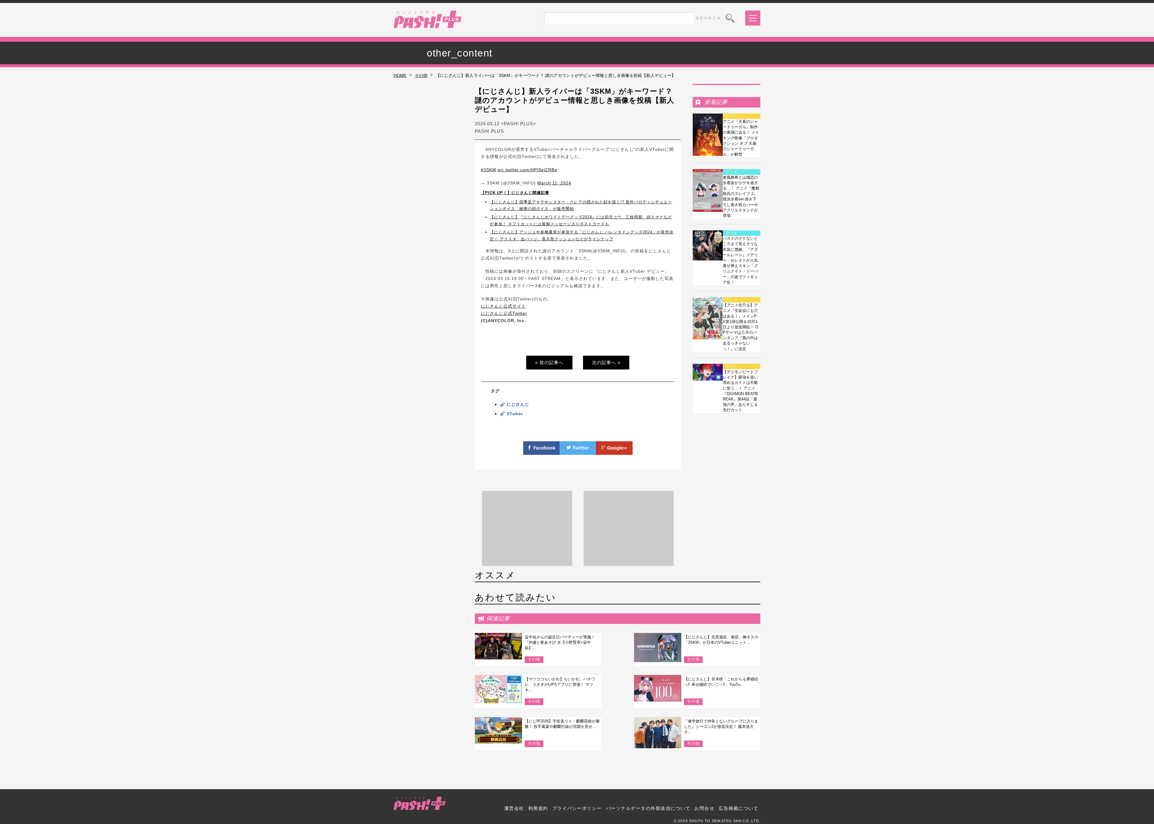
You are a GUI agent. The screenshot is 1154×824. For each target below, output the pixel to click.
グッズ (731, 172)
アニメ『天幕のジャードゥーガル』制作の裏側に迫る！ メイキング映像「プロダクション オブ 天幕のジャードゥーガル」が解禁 (741, 138)
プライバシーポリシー (577, 808)
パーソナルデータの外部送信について (648, 808)
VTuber (515, 413)
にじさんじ (518, 404)
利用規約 (538, 808)
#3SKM (488, 169)
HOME (400, 75)
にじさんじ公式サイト (503, 306)
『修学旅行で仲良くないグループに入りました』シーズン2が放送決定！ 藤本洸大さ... (721, 726)
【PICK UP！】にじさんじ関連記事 (515, 192)
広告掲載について (738, 808)
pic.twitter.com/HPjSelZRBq (527, 169)
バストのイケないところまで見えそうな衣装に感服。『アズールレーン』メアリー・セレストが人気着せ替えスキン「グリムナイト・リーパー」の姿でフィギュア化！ (740, 260)
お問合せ (704, 808)
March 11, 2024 (554, 183)
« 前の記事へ (549, 362)
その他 (421, 75)
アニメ (731, 116)
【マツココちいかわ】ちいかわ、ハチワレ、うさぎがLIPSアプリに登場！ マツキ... (560, 684)
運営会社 (514, 808)
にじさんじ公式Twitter (504, 313)
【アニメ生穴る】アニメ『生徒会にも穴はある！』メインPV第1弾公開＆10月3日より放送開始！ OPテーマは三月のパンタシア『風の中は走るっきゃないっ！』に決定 (740, 327)
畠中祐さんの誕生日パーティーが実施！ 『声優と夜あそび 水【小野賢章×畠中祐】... (560, 642)
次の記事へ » (606, 362)
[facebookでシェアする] (541, 451)
